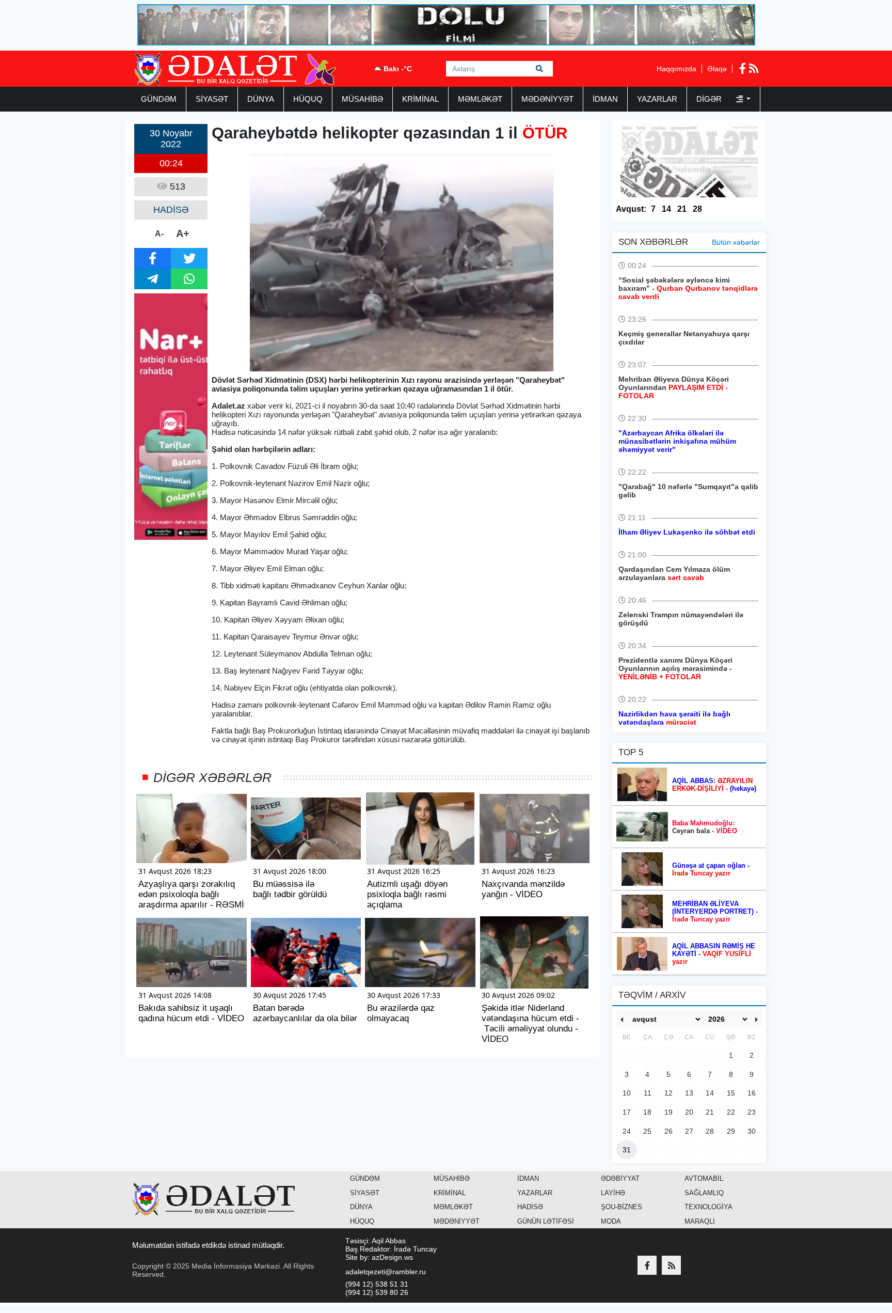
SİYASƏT (212, 99)
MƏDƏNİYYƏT (547, 99)
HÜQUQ (308, 99)
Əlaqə (717, 69)
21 (682, 209)
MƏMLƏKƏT (480, 99)
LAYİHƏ (613, 1193)
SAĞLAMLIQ (704, 1193)
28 (697, 209)
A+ (182, 233)
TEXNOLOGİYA (708, 1207)
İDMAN (605, 99)
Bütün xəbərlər (736, 242)
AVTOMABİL (703, 1178)
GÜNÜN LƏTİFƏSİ (545, 1221)
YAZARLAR (657, 99)
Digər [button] (710, 99)
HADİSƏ (530, 1207)
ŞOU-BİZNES (621, 1207)
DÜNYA (260, 99)
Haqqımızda (676, 69)
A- (159, 233)
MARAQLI (699, 1221)
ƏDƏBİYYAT (620, 1178)
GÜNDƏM (159, 99)
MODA (611, 1221)
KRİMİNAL (420, 99)
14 (666, 209)
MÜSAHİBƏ (362, 99)
